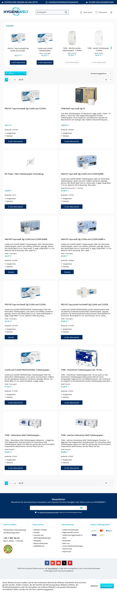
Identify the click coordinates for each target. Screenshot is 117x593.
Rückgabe (37, 541)
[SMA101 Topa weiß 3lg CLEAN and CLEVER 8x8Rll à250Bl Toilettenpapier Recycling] (86, 162)
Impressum (66, 551)
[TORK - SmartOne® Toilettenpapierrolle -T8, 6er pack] (86, 358)
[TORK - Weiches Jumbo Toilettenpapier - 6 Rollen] (72, 38)
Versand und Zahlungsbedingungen (42, 536)
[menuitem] (111, 12)
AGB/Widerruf (39, 546)
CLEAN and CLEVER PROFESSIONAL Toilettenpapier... (45, 49)
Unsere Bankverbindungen (72, 546)
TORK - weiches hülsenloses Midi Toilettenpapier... (82, 435)
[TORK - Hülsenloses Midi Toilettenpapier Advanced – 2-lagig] (30, 423)
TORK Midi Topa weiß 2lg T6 (73, 108)
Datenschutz (67, 549)
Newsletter (66, 541)
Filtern (11, 73)
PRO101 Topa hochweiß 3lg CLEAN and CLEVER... (18, 49)
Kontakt (37, 532)
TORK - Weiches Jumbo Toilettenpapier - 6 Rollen (72, 49)
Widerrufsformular (41, 543)
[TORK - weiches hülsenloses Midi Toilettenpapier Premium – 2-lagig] (86, 423)
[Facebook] (47, 563)
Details (11, 272)
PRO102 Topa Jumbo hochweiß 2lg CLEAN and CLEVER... (85, 304)
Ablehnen (94, 586)
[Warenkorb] (111, 12)
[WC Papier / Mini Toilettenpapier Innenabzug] (30, 162)
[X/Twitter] (64, 563)
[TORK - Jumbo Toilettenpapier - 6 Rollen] (99, 38)
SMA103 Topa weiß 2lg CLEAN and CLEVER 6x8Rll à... (83, 239)
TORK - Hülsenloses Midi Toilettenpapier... (23, 435)
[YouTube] (58, 563)
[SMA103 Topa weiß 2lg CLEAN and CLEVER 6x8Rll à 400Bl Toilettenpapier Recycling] (86, 227)
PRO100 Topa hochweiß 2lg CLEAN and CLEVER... (26, 304)
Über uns (66, 543)
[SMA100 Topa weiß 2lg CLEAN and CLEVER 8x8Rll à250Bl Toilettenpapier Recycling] (30, 227)
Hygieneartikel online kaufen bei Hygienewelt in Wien (72, 535)
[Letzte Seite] (15, 79)
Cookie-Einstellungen (70, 530)
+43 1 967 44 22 (11, 538)
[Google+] (53, 563)
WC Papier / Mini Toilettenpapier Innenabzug (24, 174)
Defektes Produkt (40, 530)
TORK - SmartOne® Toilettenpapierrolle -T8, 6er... (82, 370)
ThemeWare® (68, 571)
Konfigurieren (107, 586)
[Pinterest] (70, 563)
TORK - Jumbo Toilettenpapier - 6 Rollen (98, 49)
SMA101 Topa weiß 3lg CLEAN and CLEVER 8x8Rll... (83, 174)
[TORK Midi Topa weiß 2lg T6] (86, 96)
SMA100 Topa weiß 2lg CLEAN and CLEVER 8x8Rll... (26, 239)
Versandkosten (53, 568)
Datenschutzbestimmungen (49, 512)
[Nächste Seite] (10, 79)
